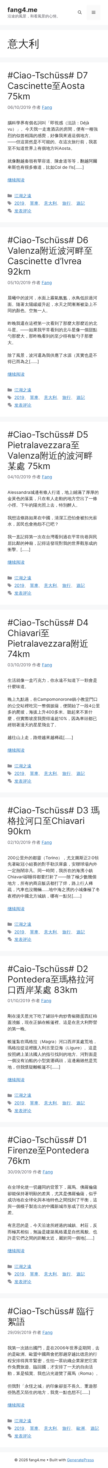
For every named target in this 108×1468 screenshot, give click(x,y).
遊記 (80, 203)
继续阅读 (16, 180)
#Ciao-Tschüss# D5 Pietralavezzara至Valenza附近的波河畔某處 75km (50, 450)
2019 (19, 203)
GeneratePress (80, 1460)
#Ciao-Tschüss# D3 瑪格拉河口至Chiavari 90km (54, 820)
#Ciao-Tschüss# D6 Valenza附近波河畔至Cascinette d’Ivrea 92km (50, 256)
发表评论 (22, 210)
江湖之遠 (22, 195)
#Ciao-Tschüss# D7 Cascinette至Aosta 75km (48, 85)
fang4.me (22, 9)
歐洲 (80, 1428)
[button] (80, 12)
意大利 (50, 203)
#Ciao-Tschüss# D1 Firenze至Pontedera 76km (48, 1150)
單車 (34, 203)
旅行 (66, 203)
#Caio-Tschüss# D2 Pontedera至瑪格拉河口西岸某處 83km (51, 979)
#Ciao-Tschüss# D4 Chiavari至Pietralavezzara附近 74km (48, 638)
